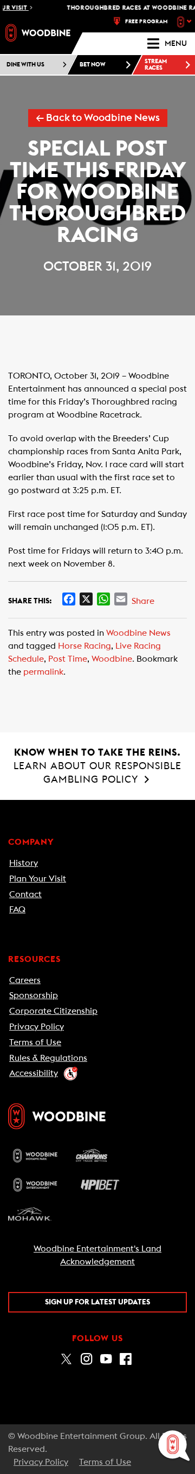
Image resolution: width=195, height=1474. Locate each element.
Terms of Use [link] (35, 1042)
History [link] (23, 863)
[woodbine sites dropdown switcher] (185, 21)
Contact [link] (25, 894)
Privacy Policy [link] (36, 1026)
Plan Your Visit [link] (37, 878)
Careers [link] (25, 980)
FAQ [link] (17, 909)
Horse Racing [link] (84, 646)
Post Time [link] (67, 659)
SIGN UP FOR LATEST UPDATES (97, 1302)
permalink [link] (43, 672)
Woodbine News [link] (138, 633)
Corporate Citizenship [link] (53, 1011)
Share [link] (143, 601)
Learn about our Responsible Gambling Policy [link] (97, 766)
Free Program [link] (146, 21)
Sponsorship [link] (33, 995)
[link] (37, 33)
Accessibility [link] (33, 1073)
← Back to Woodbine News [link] (98, 118)
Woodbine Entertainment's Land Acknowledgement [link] (97, 1255)
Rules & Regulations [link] (48, 1058)
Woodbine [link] (112, 659)
